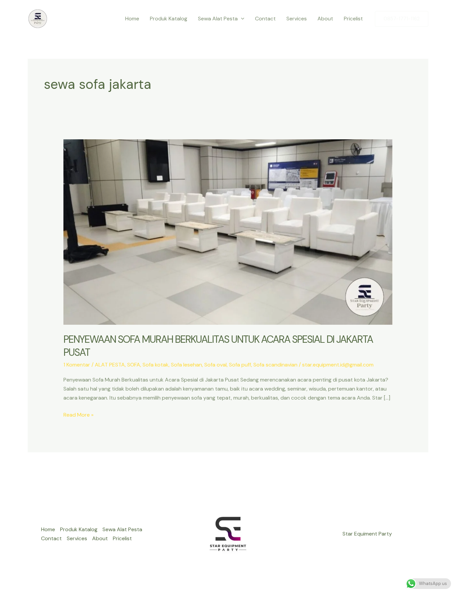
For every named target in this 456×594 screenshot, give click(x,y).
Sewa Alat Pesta (218, 18)
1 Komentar (76, 364)
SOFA (133, 364)
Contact (265, 18)
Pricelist (353, 18)
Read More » (78, 415)
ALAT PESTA (110, 364)
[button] (241, 18)
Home (132, 18)
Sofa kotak (156, 364)
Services (296, 18)
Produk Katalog (168, 18)
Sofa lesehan (186, 364)
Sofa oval (215, 364)
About (325, 18)
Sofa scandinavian (275, 364)
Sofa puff (240, 364)
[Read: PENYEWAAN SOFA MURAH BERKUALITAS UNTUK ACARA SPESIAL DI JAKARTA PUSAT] (228, 231)
